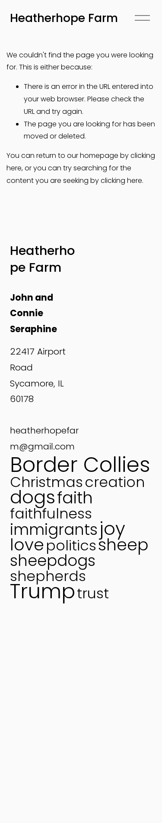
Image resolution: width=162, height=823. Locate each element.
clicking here (121, 180)
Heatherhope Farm (64, 18)
